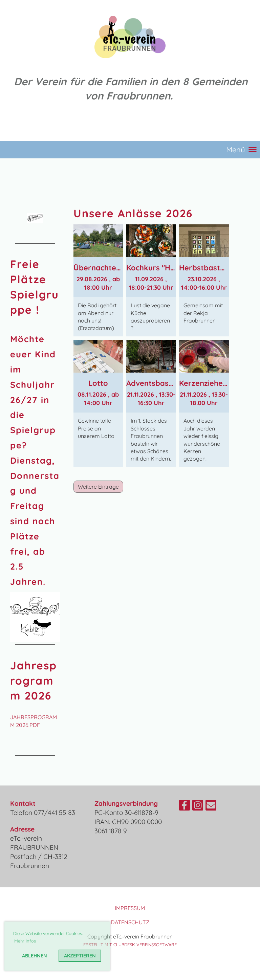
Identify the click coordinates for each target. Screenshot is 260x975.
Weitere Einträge (98, 486)
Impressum (130, 908)
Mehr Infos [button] (25, 941)
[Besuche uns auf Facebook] (184, 806)
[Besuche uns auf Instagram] (197, 806)
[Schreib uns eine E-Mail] (210, 806)
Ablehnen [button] (34, 956)
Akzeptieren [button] (80, 956)
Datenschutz (130, 922)
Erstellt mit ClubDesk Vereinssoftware (130, 944)
